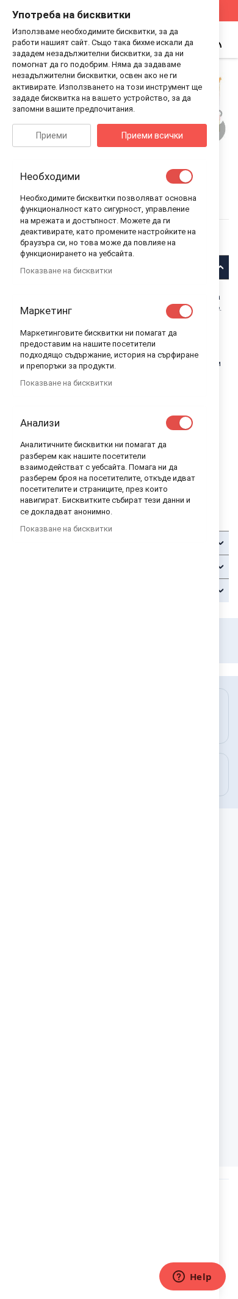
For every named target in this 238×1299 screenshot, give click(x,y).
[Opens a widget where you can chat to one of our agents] (192, 1277)
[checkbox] (179, 176)
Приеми (51, 135)
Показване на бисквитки (66, 270)
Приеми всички (152, 135)
